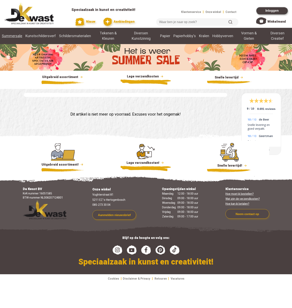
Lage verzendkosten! (143, 162)
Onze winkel (213, 12)
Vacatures (177, 279)
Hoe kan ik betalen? (237, 204)
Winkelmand (276, 21)
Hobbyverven (222, 36)
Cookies (113, 279)
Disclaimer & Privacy (136, 279)
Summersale (12, 36)
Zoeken (230, 22)
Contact (230, 12)
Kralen (204, 36)
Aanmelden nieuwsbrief (114, 215)
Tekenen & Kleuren (108, 36)
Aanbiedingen (123, 21)
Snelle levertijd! (227, 165)
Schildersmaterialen (75, 36)
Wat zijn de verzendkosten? (242, 199)
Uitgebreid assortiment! (60, 164)
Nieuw (90, 21)
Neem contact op (247, 214)
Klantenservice (191, 12)
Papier (165, 36)
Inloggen (272, 10)
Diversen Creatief (277, 36)
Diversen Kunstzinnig (141, 36)
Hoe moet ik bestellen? (239, 194)
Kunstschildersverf (40, 36)
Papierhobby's (184, 36)
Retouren (161, 279)
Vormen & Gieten (249, 36)
